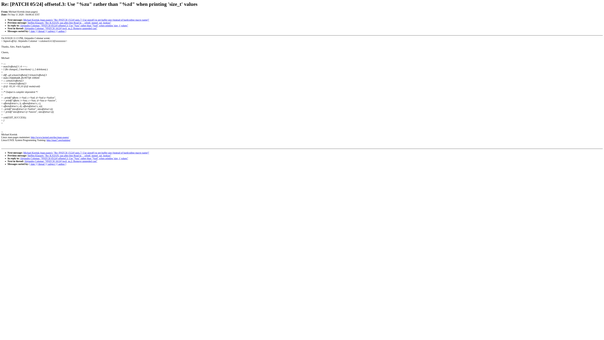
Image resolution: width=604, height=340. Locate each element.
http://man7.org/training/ (58, 140)
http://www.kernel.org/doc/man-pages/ (50, 137)
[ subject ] (51, 31)
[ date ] (32, 31)
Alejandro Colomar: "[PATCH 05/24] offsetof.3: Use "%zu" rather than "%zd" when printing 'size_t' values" (74, 25)
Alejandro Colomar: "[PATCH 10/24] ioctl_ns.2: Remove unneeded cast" (60, 28)
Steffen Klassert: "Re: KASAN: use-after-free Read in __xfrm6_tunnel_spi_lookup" (69, 22)
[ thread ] (41, 31)
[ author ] (61, 31)
